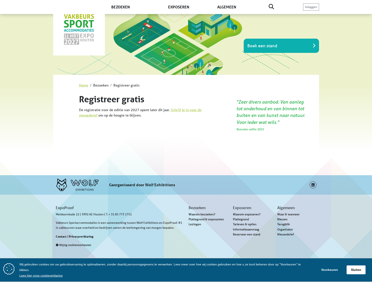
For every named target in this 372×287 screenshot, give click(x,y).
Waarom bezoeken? (202, 214)
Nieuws (282, 219)
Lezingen (195, 224)
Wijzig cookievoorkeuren (75, 245)
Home (83, 85)
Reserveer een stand (246, 234)
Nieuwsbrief (285, 234)
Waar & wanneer (288, 214)
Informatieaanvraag (246, 229)
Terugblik (283, 224)
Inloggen (311, 7)
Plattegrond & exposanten (206, 219)
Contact (61, 236)
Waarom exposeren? (246, 214)
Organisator (285, 229)
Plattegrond (241, 219)
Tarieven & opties (244, 224)
